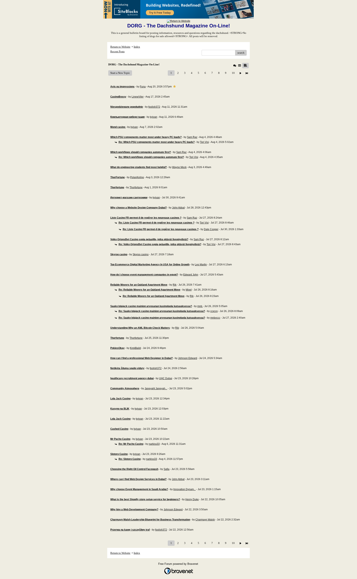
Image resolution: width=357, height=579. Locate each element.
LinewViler (138, 96)
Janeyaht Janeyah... (156, 388)
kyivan (153, 116)
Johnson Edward (187, 358)
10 (233, 72)
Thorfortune (136, 187)
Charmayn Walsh (205, 519)
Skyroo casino (141, 254)
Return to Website (120, 46)
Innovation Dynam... (184, 489)
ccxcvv (214, 311)
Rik (174, 284)
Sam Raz (192, 137)
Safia (166, 469)
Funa (143, 86)
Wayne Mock (179, 167)
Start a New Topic (120, 72)
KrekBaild (135, 348)
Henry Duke (192, 499)
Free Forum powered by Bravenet (178, 563)
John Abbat (178, 207)
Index (137, 46)
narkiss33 (154, 443)
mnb (200, 306)
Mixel (189, 289)
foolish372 (154, 106)
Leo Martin (201, 264)
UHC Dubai (165, 378)
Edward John (190, 274)
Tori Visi (204, 142)
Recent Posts (117, 51)
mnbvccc (215, 317)
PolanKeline (137, 177)
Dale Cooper (211, 229)
